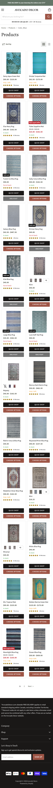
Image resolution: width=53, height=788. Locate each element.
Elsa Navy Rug (8, 126)
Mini (30, 496)
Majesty (6, 390)
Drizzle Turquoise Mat (37, 76)
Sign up (38, 757)
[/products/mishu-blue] (39, 533)
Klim (31, 284)
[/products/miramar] (13, 533)
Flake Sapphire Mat (36, 126)
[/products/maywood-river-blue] (39, 427)
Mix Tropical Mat (9, 602)
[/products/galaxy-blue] (13, 216)
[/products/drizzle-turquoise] (39, 63)
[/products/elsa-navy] (13, 113)
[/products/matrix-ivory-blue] (13, 427)
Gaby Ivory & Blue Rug (37, 179)
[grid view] (43, 44)
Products (12, 28)
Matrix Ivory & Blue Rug (12, 440)
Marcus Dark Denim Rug (38, 385)
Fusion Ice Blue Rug (10, 179)
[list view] (49, 44)
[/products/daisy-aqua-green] (13, 63)
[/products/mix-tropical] (13, 589)
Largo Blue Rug (9, 335)
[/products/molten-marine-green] (39, 589)
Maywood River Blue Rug (38, 440)
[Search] (48, 17)
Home (3, 28)
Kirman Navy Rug (36, 229)
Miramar (6, 552)
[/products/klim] (39, 266)
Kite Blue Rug (8, 279)
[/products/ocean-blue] (39, 639)
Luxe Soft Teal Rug (36, 335)
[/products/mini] (39, 478)
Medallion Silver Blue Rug (13, 491)
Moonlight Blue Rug (10, 652)
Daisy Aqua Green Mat (11, 76)
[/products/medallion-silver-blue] (13, 478)
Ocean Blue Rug (35, 652)
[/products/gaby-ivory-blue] (39, 166)
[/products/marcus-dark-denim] (39, 372)
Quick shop (14, 90)
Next (30, 686)
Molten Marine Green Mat (38, 602)
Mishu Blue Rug (35, 546)
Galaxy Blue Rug (9, 229)
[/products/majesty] (13, 372)
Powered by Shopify (26, 783)
